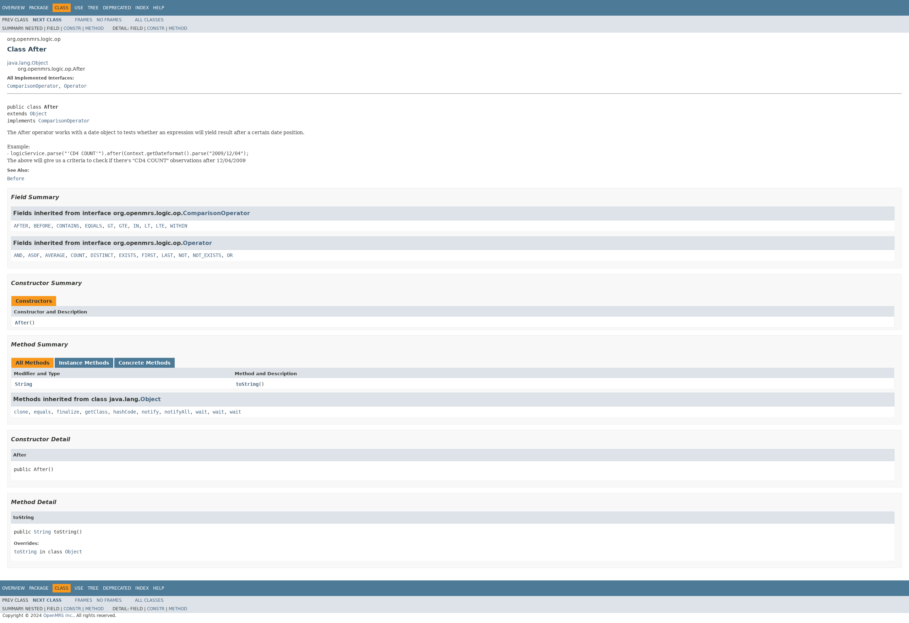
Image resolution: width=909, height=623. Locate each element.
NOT (183, 255)
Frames (83, 19)
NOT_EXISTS (207, 255)
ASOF (33, 255)
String (23, 384)
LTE (160, 226)
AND (18, 255)
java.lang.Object (27, 63)
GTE (123, 226)
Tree (93, 7)
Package (39, 7)
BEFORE (42, 226)
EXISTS (127, 255)
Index (142, 7)
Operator (75, 86)
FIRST (149, 255)
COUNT (78, 255)
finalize (67, 412)
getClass (96, 412)
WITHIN (178, 226)
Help (158, 7)
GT (110, 226)
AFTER (21, 226)
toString (247, 384)
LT (147, 226)
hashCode (124, 412)
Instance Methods (84, 363)
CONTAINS (67, 226)
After (22, 323)
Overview (13, 7)
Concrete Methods (144, 363)
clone (21, 412)
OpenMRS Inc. (58, 615)
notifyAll (177, 412)
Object (38, 113)
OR (230, 255)
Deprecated (117, 7)
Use (79, 7)
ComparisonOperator (32, 86)
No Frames (109, 19)
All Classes (149, 19)
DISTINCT (102, 255)
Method (94, 28)
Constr (72, 28)
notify (150, 412)
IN (136, 226)
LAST (167, 255)
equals (42, 412)
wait (201, 412)
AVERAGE (55, 255)
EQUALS (93, 226)
